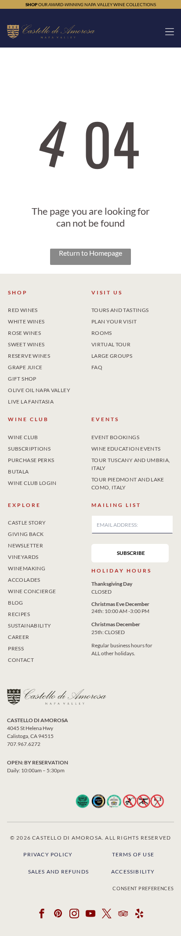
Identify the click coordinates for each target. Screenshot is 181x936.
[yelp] (139, 915)
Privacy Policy (47, 854)
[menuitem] (49, 308)
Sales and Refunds (58, 871)
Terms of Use (133, 854)
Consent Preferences (143, 888)
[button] (169, 31)
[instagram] (74, 915)
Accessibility (133, 871)
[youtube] (90, 915)
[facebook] (42, 915)
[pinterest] (58, 915)
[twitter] (107, 915)
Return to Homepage (90, 253)
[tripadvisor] (123, 915)
